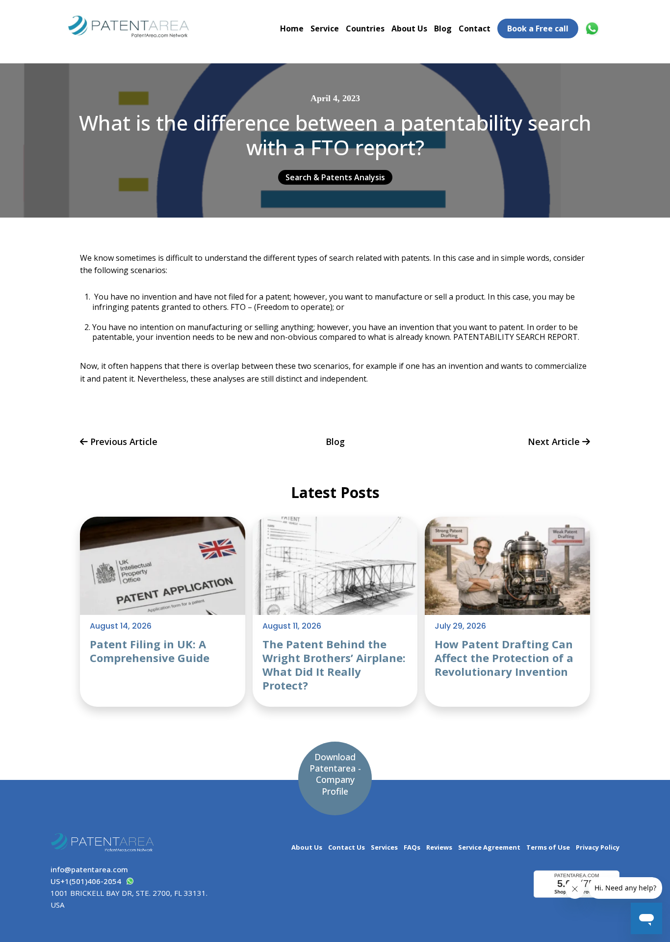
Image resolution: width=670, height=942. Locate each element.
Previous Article (122, 442)
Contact (474, 28)
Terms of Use (548, 847)
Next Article (555, 442)
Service (324, 28)
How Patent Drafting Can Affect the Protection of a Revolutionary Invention (504, 658)
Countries (365, 28)
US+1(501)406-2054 (86, 881)
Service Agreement (489, 847)
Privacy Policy (597, 847)
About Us (409, 28)
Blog (443, 28)
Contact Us (346, 847)
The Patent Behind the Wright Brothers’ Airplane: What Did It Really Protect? (334, 665)
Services (384, 847)
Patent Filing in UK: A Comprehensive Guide (149, 651)
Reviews (439, 847)
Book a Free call (537, 28)
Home (292, 28)
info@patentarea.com (89, 869)
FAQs (412, 847)
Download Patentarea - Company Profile (335, 774)
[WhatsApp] (593, 28)
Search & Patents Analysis (335, 177)
